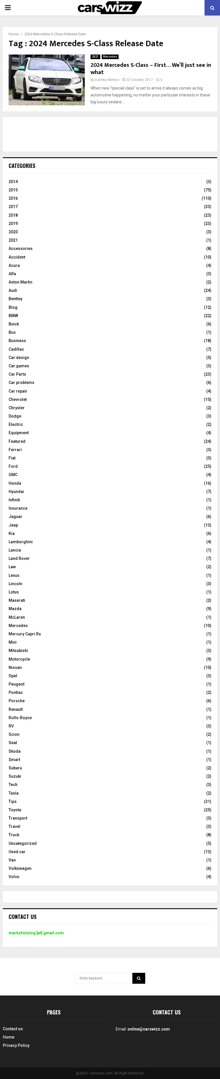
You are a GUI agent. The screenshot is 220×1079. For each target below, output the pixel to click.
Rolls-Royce (20, 717)
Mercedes (110, 56)
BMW (13, 315)
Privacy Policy (16, 1045)
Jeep (13, 525)
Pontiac (16, 692)
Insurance (18, 508)
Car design (19, 357)
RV (11, 726)
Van (12, 860)
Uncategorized (23, 843)
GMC (13, 474)
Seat (13, 742)
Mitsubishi (18, 650)
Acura (14, 265)
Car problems (21, 382)
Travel (14, 826)
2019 (13, 223)
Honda (15, 483)
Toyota (15, 810)
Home (8, 1037)
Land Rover (19, 558)
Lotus (14, 592)
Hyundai (16, 491)
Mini (13, 642)
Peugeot (16, 684)
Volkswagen (20, 868)
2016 (13, 198)
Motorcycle (19, 659)
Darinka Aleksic (107, 80)
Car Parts (17, 374)
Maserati (17, 600)
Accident (17, 257)
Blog (13, 307)
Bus (12, 332)
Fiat (12, 458)
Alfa (12, 273)
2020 (13, 232)
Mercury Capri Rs (25, 634)
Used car (17, 851)
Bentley (15, 298)
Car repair (18, 391)
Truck (14, 834)
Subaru (15, 768)
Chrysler (17, 407)
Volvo (14, 876)
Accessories (21, 248)
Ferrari (15, 449)
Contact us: (13, 1028)
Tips (13, 801)
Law (12, 566)
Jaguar (15, 516)
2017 (13, 206)
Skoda (15, 751)
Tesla (14, 793)
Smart (14, 759)
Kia (12, 533)
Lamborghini (21, 542)
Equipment (19, 432)
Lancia (15, 550)
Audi (13, 290)
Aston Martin (20, 282)
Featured (17, 441)
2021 (95, 56)
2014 (13, 181)
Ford (13, 466)
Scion (14, 734)
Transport (18, 818)
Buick (14, 324)
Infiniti (14, 500)
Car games (19, 366)
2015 (13, 190)
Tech (13, 784)
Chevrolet (18, 399)
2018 (13, 215)
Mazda (15, 608)
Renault (16, 709)
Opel (13, 676)
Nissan (15, 667)
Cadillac (16, 349)
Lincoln (15, 583)
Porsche (17, 700)
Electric (16, 424)
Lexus (14, 575)
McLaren (17, 617)
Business (17, 340)
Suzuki (15, 776)
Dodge (15, 416)
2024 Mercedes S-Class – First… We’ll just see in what (151, 68)
